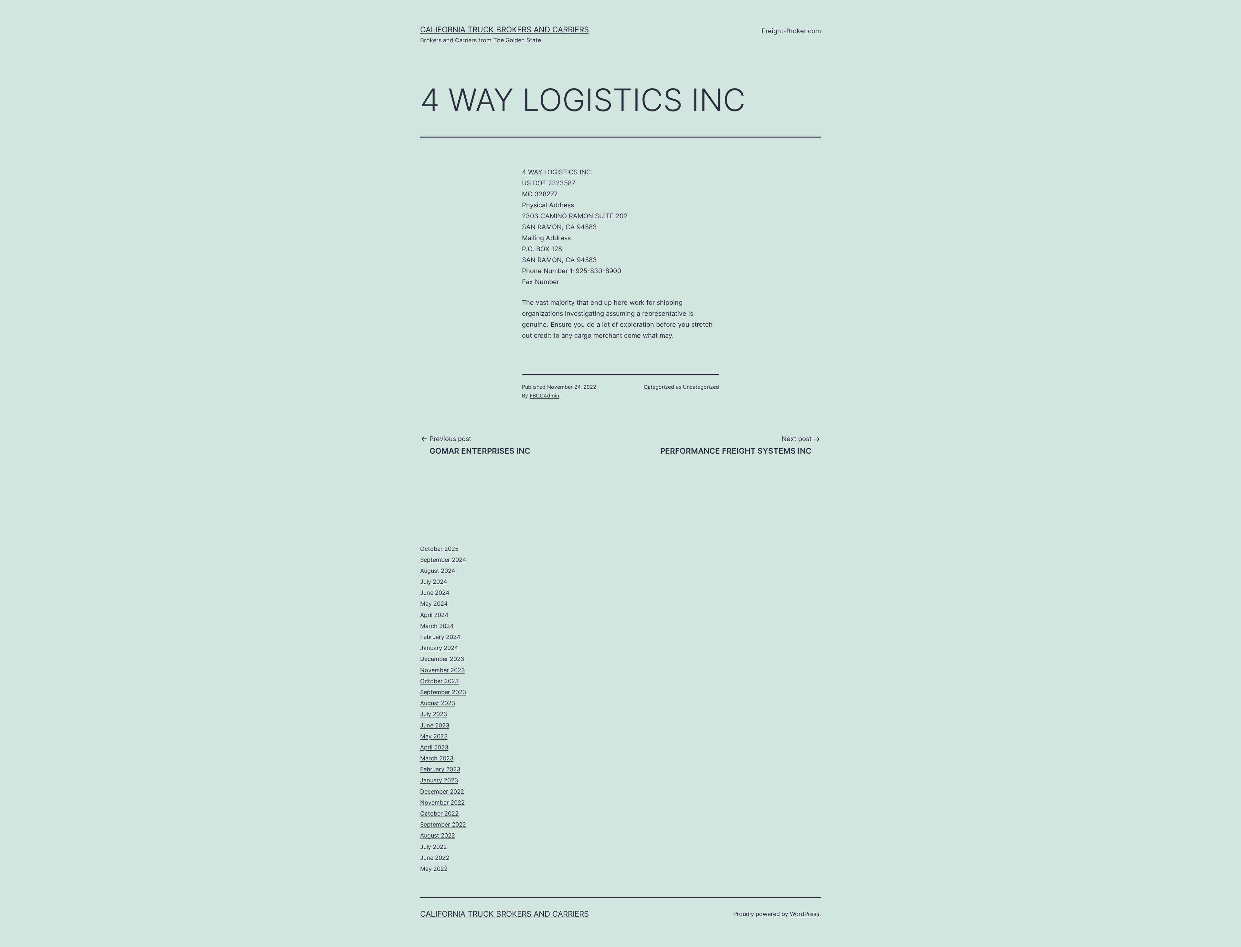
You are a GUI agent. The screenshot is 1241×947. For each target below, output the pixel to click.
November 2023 (442, 670)
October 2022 (439, 813)
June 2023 (434, 725)
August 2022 (437, 835)
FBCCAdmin (544, 395)
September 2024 (443, 559)
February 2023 (440, 769)
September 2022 (443, 824)
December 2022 (442, 791)
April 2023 (434, 747)
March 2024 (437, 626)
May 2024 (434, 603)
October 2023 (439, 681)
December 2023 (442, 658)
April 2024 (434, 615)
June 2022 (434, 857)
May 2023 (434, 736)
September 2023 (443, 692)
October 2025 (439, 548)
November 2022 (442, 802)
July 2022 (433, 846)
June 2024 (435, 592)
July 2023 (433, 714)
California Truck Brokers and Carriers (504, 29)
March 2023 (436, 758)
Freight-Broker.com (791, 31)
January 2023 (439, 780)
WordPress (804, 914)
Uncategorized (701, 387)
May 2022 (434, 868)
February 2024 (440, 636)
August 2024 (437, 570)
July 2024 (433, 581)
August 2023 (437, 703)
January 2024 (439, 647)
